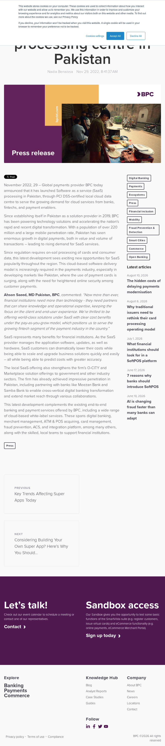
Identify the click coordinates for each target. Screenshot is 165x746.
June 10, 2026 (136, 396)
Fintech (6, 91)
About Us (6, 49)
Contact (6, 85)
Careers (6, 63)
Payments (135, 186)
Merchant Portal (6, 319)
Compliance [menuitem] (56, 736)
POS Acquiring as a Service (6, 199)
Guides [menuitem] (90, 703)
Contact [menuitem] (132, 709)
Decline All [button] (136, 36)
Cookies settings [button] (95, 36)
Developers (5, 734)
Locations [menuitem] (133, 703)
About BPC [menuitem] (134, 685)
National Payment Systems (6, 164)
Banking (14, 685)
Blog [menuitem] (89, 685)
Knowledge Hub (6, 126)
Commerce (136, 249)
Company (6, 140)
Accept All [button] (115, 36)
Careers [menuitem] (132, 697)
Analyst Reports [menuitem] (96, 691)
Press (9, 446)
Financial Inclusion (141, 211)
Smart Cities (137, 240)
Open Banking (138, 257)
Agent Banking (6, 302)
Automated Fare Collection (6, 254)
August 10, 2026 (137, 275)
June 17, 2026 (136, 370)
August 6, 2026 (137, 301)
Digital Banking (139, 178)
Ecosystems (137, 195)
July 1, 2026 (134, 338)
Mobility (134, 220)
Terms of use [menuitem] (35, 736)
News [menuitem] (131, 691)
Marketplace (6, 181)
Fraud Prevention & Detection (142, 230)
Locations (6, 74)
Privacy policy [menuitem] (15, 736)
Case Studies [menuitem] (94, 697)
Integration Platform (6, 274)
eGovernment (6, 237)
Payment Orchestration (6, 290)
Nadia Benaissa (60, 71)
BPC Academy (6, 225)
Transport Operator (6, 105)
